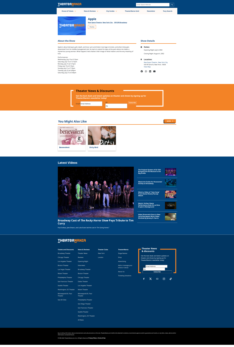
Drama (92, 27)
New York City (108, 22)
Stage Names (122, 253)
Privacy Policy (92, 338)
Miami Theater (63, 273)
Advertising (122, 261)
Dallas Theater (83, 281)
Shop (120, 257)
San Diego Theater (84, 304)
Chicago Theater (63, 257)
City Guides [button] (110, 11)
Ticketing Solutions (124, 276)
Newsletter (151, 11)
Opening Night (83, 261)
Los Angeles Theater (65, 261)
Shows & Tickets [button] (68, 11)
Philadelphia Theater (65, 277)
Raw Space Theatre (150, 62)
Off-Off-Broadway (120, 22)
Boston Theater (63, 265)
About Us (121, 272)
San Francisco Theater (65, 281)
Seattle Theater (63, 286)
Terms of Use (101, 338)
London (100, 257)
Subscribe (132, 103)
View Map (147, 67)
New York (101, 253)
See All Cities (62, 300)
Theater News (82, 253)
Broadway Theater (64, 253)
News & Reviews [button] (90, 11)
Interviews (81, 265)
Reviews (80, 257)
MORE (169, 121)
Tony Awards (167, 11)
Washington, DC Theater (66, 290)
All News (81, 320)
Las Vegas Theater (64, 269)
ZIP (106, 102)
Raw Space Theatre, (95, 22)
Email (78, 104)
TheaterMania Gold (132, 11)
